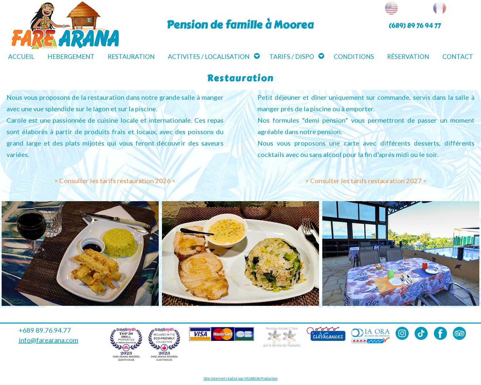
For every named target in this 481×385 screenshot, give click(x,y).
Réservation (408, 56)
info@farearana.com (48, 340)
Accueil (21, 56)
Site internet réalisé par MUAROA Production (241, 378)
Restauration (131, 56)
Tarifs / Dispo (291, 56)
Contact (457, 56)
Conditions (354, 56)
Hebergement (71, 56)
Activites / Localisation (209, 56)
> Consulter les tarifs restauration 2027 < (366, 180)
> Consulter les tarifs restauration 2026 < (115, 180)
